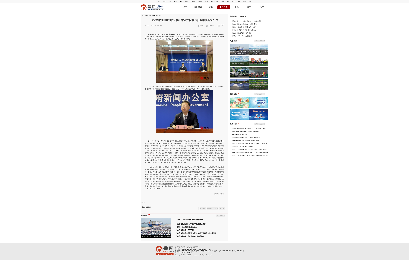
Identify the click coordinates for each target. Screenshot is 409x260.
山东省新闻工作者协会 (185, 253)
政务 (175, 1)
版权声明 (196, 247)
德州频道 (148, 15)
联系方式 (183, 247)
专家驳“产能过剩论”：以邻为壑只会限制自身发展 (245, 140)
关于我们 (177, 247)
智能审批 (202, 208)
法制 (244, 1)
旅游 (236, 7)
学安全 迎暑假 (259, 63)
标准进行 (222, 208)
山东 (170, 1)
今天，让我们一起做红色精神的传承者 (190, 219)
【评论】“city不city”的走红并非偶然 (242, 36)
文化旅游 (193, 1)
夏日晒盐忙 (239, 86)
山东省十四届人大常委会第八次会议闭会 (190, 236)
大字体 (222, 26)
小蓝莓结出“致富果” (258, 86)
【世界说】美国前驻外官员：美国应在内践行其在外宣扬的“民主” (250, 149)
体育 (228, 1)
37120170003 (186, 251)
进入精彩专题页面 (260, 94)
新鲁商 (200, 1)
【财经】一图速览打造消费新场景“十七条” (244, 27)
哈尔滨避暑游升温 (240, 75)
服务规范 (209, 208)
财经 (181, 1)
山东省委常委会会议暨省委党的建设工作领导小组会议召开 (196, 233)
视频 (250, 1)
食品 (212, 1)
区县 (211, 7)
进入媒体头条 (221, 215)
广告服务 (189, 247)
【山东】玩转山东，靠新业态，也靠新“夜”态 (244, 24)
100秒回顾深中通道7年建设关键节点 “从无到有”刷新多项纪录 (249, 129)
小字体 (219, 26)
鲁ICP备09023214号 (238, 251)
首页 (159, 1)
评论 (239, 1)
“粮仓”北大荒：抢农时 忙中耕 (239, 63)
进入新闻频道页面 (260, 124)
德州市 (216, 208)
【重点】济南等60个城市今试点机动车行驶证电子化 (246, 21)
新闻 (164, 1)
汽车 (262, 7)
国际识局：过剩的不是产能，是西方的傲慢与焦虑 (246, 137)
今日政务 (223, 7)
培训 (217, 1)
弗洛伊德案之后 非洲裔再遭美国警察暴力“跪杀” (245, 132)
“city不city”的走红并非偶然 (239, 134)
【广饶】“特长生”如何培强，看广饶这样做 (244, 30)
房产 (186, 1)
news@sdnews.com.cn (204, 249)
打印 (201, 25)
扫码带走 (211, 25)
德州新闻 (198, 7)
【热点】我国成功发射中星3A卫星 (241, 33)
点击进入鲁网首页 (260, 41)
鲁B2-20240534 (223, 251)
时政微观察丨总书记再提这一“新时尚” (242, 146)
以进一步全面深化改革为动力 (187, 227)
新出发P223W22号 (206, 251)
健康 (206, 1)
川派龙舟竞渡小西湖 (259, 75)
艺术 (233, 1)
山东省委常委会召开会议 (185, 230)
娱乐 (222, 1)
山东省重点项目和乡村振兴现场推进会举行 (191, 224)
